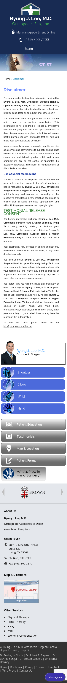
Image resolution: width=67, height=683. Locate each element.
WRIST (45, 64)
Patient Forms (26, 460)
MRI (10, 631)
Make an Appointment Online (35, 32)
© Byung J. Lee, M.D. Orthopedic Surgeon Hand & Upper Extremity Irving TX (28, 648)
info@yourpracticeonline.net (18, 326)
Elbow (22, 384)
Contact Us (25, 670)
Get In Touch (12, 538)
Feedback (54, 667)
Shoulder (24, 372)
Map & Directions (15, 575)
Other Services (13, 610)
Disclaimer (16, 667)
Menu (29, 49)
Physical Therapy (18, 617)
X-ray (11, 626)
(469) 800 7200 (37, 39)
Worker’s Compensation (22, 635)
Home (7, 78)
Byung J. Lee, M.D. (31, 351)
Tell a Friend (9, 670)
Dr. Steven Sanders (31, 658)
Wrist (21, 396)
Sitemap (40, 667)
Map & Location (28, 448)
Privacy (29, 667)
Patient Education (29, 424)
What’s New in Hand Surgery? (29, 473)
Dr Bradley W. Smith (11, 655)
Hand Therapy (16, 621)
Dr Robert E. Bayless (38, 655)
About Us (10, 511)
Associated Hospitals (17, 529)
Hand (21, 408)
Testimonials (26, 436)
